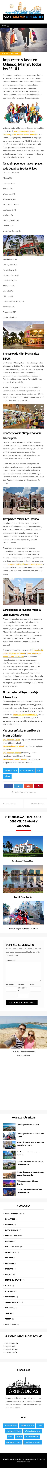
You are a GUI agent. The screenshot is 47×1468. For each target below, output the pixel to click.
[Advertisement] (23, 1083)
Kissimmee (9, 1263)
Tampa (8, 1313)
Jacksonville (10, 1252)
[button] (4, 26)
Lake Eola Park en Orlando (22, 897)
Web (32, 985)
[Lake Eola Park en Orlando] (23, 879)
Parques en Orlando (32, 1436)
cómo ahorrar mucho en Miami (24, 135)
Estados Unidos (12, 1236)
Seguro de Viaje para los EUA (25, 715)
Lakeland (9, 1269)
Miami (5, 53)
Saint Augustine (12, 1302)
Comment (32, 792)
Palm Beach (10, 1297)
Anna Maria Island (13, 1213)
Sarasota (9, 1308)
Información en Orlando (32, 1431)
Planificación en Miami (13, 1442)
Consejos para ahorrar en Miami (28, 1125)
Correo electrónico (23, 988)
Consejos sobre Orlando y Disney (23, 861)
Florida (8, 1241)
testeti (8, 1319)
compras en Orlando (33, 564)
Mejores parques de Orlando (15, 759)
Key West (9, 1258)
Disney (40, 1425)
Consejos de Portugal (10, 1349)
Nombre (10, 985)
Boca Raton (10, 1219)
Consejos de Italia (9, 1346)
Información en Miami (14, 1431)
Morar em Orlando (14, 1280)
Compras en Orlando (26, 770)
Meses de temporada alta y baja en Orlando (23, 929)
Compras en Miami (11, 770)
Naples (8, 1286)
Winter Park (10, 1324)
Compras (9, 1225)
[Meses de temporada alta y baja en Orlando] (23, 913)
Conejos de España (10, 1352)
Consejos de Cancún (10, 1343)
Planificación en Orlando (32, 1442)
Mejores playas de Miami (13, 746)
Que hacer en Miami (11, 740)
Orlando (14, 53)
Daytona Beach (11, 1230)
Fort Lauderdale (12, 1247)
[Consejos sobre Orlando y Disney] (23, 846)
